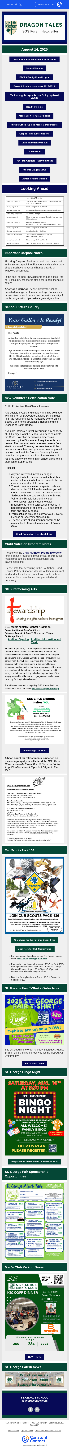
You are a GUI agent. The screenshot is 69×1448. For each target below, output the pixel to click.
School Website (34, 68)
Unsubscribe (13, 1431)
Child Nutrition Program (34, 142)
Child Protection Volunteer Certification (34, 59)
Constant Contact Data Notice (48, 1431)
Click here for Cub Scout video (34, 949)
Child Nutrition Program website (42, 552)
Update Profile (27, 1431)
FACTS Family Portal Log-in (34, 77)
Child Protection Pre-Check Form (34, 534)
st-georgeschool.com (34, 1400)
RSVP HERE (34, 1357)
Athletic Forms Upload (34, 178)
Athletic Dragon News (34, 169)
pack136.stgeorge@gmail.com (32, 958)
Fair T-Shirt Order (34, 1063)
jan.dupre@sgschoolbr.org (45, 688)
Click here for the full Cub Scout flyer (34, 940)
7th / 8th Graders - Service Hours (34, 160)
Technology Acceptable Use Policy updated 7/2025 (34, 96)
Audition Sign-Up (18, 639)
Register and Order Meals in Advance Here (34, 1161)
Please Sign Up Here (34, 750)
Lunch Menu (34, 151)
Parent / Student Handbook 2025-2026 (34, 86)
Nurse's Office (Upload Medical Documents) (34, 124)
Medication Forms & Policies (34, 115)
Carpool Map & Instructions (34, 133)
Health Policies (34, 106)
